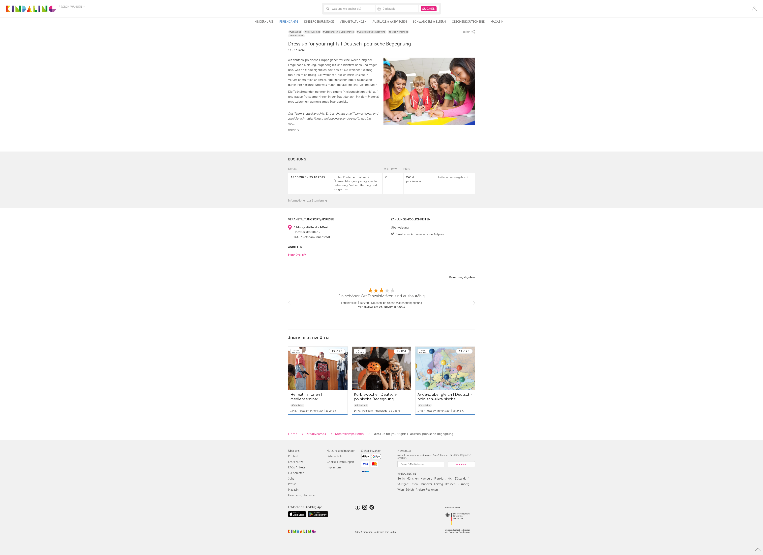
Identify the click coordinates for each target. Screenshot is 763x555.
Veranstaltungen (353, 21)
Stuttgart (403, 484)
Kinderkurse (264, 21)
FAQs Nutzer (296, 461)
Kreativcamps (316, 434)
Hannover (426, 484)
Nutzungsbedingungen (341, 450)
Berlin (401, 478)
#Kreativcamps (312, 32)
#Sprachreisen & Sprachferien (338, 32)
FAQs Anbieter (297, 467)
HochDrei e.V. (297, 254)
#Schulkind (295, 32)
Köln (450, 478)
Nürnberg (463, 484)
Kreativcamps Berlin (349, 434)
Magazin (497, 21)
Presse (292, 484)
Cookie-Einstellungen (340, 461)
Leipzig (438, 484)
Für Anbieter (296, 473)
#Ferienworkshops (398, 32)
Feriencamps (288, 21)
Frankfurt (439, 478)
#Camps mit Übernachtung (371, 32)
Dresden (450, 484)
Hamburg (426, 478)
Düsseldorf (461, 478)
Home (292, 434)
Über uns (293, 450)
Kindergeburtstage (319, 21)
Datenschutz (335, 456)
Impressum (334, 467)
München (412, 478)
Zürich (410, 489)
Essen (414, 484)
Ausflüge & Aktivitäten (390, 21)
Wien (400, 489)
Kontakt (293, 456)
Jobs (291, 478)
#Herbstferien (296, 35)
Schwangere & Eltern (429, 21)
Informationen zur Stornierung (307, 200)
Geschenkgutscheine (468, 21)
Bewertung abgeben (462, 277)
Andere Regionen (427, 489)
